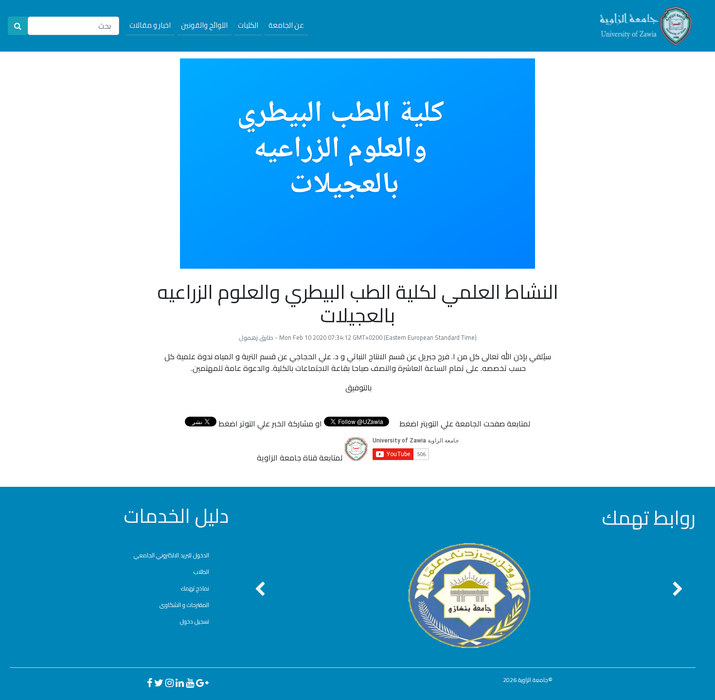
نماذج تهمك (195, 588)
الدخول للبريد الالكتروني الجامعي (171, 555)
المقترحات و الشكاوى (184, 604)
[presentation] (260, 590)
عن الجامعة (286, 25)
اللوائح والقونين (204, 25)
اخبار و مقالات (150, 25)
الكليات (248, 25)
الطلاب (201, 571)
